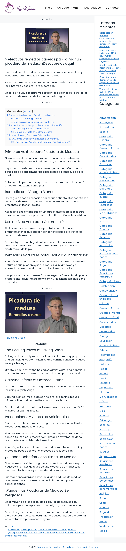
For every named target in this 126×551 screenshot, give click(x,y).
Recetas (104, 425)
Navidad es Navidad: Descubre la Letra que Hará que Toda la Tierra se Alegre (110, 69)
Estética (104, 350)
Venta (103, 521)
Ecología (104, 336)
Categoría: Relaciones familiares (106, 273)
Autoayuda (106, 122)
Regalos (104, 451)
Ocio (102, 411)
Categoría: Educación (106, 162)
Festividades (107, 355)
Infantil (103, 373)
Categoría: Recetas (106, 235)
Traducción (106, 517)
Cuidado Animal (109, 308)
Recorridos (106, 434)
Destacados (92, 8)
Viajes (103, 531)
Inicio (48, 8)
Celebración (107, 286)
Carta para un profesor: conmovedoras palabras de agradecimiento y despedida (108, 39)
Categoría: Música (106, 219)
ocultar (27, 111)
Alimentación (107, 118)
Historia (104, 364)
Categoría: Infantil (106, 195)
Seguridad (105, 512)
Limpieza (104, 383)
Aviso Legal (69, 547)
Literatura (105, 392)
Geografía (105, 359)
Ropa (102, 498)
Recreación (106, 439)
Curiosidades (107, 322)
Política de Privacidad (49, 547)
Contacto (112, 8)
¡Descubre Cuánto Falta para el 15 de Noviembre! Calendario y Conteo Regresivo (109, 56)
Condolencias (108, 290)
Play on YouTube (15, 338)
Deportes (105, 327)
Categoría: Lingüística (106, 203)
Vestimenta (106, 526)
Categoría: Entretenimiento (109, 170)
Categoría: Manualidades (108, 211)
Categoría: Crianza (106, 138)
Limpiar (104, 378)
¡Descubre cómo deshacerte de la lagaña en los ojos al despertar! (109, 81)
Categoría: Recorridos (106, 243)
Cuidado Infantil (68, 8)
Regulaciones (107, 456)
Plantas (104, 415)
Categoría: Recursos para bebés (108, 253)
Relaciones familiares (106, 462)
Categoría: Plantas (106, 227)
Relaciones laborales (106, 470)
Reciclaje (104, 429)
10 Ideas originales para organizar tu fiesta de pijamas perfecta (42, 529)
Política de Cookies (87, 547)
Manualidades (108, 397)
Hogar (103, 369)
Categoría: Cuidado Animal (109, 146)
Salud (11, 526)
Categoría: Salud (110, 281)
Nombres (105, 406)
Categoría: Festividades (107, 178)
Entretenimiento (109, 345)
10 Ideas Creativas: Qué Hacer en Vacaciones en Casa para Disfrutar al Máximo (109, 95)
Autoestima (106, 127)
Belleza (103, 132)
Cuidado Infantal (109, 313)
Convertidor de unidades (108, 297)
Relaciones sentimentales (108, 487)
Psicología (105, 420)
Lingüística (106, 387)
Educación (105, 341)
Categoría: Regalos (106, 263)
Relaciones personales (106, 479)
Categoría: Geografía (106, 187)
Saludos (104, 507)
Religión (104, 493)
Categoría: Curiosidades (107, 154)
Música (103, 401)
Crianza (104, 303)
